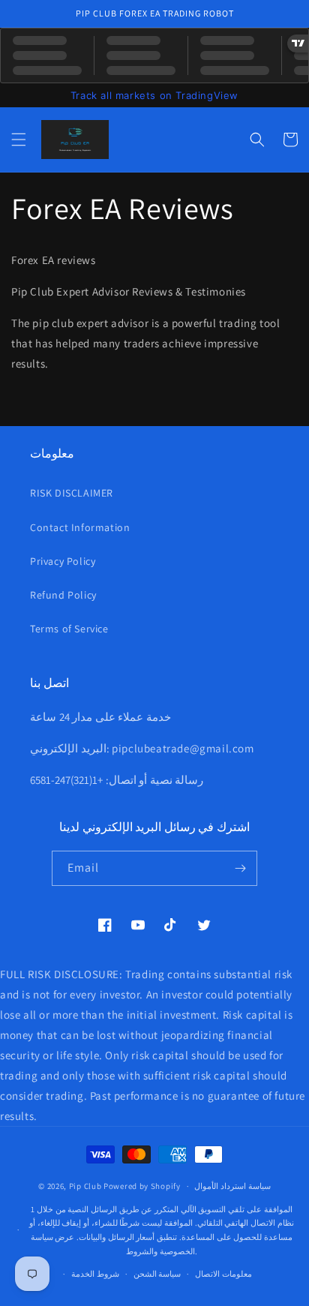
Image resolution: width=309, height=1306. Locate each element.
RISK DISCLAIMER (71, 493)
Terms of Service (69, 628)
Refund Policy (63, 595)
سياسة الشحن (158, 1273)
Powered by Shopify (142, 1186)
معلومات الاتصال (223, 1273)
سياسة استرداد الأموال (232, 1186)
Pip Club (85, 1186)
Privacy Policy (62, 561)
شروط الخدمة (95, 1273)
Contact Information (80, 527)
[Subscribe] (240, 868)
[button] (18, 139)
